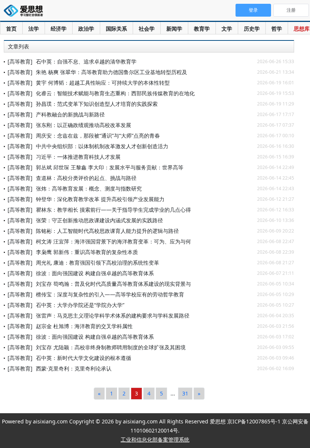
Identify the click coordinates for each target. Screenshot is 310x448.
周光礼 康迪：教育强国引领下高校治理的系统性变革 (97, 262)
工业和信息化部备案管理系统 (155, 439)
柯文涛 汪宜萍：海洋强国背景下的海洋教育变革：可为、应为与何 (113, 241)
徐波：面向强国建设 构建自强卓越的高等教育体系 (95, 273)
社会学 (147, 28)
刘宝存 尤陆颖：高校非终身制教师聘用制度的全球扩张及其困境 (111, 347)
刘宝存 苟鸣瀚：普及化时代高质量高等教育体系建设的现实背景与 (113, 283)
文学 (227, 28)
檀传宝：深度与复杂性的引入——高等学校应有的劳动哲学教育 (110, 294)
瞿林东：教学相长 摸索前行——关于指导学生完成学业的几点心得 (113, 209)
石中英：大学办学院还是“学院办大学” (80, 304)
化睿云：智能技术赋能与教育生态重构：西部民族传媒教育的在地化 (115, 93)
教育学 (202, 28)
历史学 (252, 28)
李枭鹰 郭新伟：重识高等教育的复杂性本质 (87, 252)
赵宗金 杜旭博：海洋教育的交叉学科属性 (84, 326)
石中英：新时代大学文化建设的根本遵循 (83, 357)
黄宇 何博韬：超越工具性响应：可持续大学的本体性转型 (103, 82)
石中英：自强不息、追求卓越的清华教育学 (86, 61)
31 (185, 393)
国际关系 (116, 28)
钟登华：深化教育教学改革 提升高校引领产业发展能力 (100, 199)
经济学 (59, 28)
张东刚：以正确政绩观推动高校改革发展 (83, 125)
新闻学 (174, 28)
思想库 (302, 28)
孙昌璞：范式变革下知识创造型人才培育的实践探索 (97, 103)
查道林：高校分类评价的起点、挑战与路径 (86, 177)
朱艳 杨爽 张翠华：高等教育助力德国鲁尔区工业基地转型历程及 (111, 72)
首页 (11, 28)
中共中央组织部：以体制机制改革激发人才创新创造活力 (102, 146)
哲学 (276, 28)
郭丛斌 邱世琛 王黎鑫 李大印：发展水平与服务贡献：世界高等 (109, 167)
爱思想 (25, 11)
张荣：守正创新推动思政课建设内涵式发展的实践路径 (99, 220)
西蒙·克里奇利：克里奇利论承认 (74, 368)
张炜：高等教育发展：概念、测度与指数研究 (89, 188)
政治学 (86, 28)
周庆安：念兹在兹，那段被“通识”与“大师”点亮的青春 (98, 135)
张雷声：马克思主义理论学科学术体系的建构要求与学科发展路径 (112, 315)
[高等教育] (20, 61)
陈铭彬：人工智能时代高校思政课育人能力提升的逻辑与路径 (107, 230)
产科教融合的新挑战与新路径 (70, 114)
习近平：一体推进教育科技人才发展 (78, 156)
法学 (33, 28)
